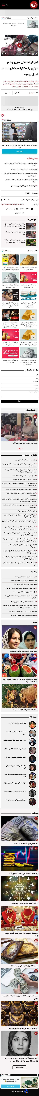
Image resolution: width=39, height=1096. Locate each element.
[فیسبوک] (1, 200)
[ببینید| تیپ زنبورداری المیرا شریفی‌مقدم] (32, 802)
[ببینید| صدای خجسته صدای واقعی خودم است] (19, 637)
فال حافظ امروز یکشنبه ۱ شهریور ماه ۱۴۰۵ (24, 592)
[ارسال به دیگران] (19, 93)
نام (37, 375)
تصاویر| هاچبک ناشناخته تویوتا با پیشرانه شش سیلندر (21, 489)
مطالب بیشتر (19, 1067)
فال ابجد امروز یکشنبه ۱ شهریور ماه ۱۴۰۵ (25, 584)
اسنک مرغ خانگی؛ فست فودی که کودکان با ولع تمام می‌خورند (21, 546)
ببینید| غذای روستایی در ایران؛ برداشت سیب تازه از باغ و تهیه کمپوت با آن (14, 241)
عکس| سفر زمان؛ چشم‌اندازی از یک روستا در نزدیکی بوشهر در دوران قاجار (19, 465)
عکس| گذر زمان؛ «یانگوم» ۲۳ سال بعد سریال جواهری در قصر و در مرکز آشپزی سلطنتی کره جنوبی (19, 540)
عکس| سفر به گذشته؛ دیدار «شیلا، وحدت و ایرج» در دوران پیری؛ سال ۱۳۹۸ (20, 552)
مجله (35, 622)
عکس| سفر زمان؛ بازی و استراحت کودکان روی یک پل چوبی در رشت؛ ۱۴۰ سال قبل (19, 484)
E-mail (35, 382)
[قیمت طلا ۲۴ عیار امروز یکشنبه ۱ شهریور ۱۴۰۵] (19, 1013)
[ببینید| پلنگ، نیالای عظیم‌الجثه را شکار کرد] (19, 696)
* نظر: (36, 388)
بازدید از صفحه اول (25, 209)
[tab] (21, 448)
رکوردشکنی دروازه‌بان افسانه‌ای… (17, 723)
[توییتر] (5, 200)
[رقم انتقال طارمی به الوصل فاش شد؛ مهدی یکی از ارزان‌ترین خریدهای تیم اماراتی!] (32, 733)
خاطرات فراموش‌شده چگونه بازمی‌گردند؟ (24, 480)
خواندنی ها (31, 219)
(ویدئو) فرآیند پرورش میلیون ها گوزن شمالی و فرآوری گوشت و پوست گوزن (19, 174)
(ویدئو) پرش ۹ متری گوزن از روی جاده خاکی (23, 186)
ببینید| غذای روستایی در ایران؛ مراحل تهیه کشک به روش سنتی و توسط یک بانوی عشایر (14, 226)
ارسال (19, 401)
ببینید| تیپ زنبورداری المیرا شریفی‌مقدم (15, 800)
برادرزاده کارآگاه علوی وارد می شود (26, 511)
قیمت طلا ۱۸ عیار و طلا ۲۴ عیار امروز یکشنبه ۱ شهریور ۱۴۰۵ (20, 588)
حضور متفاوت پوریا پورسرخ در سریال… (15, 757)
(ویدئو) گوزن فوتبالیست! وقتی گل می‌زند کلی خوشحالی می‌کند (20, 181)
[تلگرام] (8, 200)
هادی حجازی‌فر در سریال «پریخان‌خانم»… (14, 740)
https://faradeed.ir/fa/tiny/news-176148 (12, 204)
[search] (7, 5)
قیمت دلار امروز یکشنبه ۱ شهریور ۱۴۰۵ (25, 577)
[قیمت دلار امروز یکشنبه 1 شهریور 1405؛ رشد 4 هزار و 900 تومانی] (19, 981)
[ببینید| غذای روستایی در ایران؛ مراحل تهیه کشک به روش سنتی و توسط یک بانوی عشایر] (31, 226)
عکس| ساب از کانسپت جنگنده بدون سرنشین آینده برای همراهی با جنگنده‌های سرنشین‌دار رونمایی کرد (20, 528)
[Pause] (3, 140)
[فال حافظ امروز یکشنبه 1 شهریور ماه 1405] (19, 951)
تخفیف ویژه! (10, 1086)
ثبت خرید (19, 151)
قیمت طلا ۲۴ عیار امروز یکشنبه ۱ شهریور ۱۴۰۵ (23, 602)
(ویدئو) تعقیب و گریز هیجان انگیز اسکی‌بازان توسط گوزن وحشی (20, 164)
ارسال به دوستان (10, 209)
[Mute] (6, 140)
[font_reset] (6, 93)
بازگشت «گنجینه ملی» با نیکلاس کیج (25, 460)
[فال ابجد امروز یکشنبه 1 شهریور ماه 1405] (19, 888)
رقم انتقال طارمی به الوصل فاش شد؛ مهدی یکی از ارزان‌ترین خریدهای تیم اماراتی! (19, 558)
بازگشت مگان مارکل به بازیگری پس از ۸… (14, 783)
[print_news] (15, 93)
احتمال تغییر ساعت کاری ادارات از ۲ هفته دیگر (23, 476)
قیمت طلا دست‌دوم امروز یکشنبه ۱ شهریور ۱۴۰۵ (23, 615)
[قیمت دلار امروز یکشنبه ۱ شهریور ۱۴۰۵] (19, 828)
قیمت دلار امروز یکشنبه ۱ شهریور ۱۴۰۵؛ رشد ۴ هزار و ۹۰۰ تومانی (20, 597)
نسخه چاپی (18, 213)
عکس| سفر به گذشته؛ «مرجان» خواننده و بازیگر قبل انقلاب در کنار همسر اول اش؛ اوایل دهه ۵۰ (19, 606)
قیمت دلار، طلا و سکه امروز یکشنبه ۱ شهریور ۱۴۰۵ (22, 611)
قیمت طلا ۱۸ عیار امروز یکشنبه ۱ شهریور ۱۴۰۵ (23, 581)
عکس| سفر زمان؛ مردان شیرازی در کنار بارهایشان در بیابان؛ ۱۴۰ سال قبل (19, 506)
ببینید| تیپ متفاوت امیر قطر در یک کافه (15, 749)
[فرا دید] (34, 5)
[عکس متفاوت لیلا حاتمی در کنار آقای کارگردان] (32, 767)
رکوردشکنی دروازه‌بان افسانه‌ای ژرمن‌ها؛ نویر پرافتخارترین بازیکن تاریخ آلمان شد (20, 516)
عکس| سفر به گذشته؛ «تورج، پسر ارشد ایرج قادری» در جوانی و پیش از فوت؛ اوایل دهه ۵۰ (19, 500)
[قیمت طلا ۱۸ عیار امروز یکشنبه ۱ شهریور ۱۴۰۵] (19, 858)
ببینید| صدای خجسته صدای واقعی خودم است (23, 651)
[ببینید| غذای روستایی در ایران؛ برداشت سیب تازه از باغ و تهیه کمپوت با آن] (31, 242)
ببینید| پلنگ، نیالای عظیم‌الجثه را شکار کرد (25, 710)
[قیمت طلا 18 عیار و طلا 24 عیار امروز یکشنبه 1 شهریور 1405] (19, 918)
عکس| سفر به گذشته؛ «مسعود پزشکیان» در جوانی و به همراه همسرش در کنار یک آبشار (19, 534)
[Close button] (38, 1075)
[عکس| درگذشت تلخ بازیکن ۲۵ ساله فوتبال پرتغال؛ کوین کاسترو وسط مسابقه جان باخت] (32, 793)
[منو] (3, 5)
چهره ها (33, 717)
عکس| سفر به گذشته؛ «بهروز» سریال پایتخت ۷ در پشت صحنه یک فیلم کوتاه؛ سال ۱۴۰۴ (20, 471)
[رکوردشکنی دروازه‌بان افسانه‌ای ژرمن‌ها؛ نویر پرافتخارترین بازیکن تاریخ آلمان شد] (32, 725)
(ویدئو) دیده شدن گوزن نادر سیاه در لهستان (23, 170)
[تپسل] (2, 120)
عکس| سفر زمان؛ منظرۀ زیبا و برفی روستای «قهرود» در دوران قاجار (19, 522)
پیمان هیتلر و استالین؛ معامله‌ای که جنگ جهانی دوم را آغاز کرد (19, 564)
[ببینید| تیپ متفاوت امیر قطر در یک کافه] (31, 234)
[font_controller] (9, 93)
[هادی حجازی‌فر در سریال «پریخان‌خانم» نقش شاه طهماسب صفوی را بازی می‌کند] (32, 742)
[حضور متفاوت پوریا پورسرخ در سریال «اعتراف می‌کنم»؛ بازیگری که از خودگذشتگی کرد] (32, 759)
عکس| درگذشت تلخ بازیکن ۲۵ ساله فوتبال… (14, 791)
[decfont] (2, 93)
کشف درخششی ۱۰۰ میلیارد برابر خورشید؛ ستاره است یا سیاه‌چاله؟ (20, 494)
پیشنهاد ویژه (31, 410)
